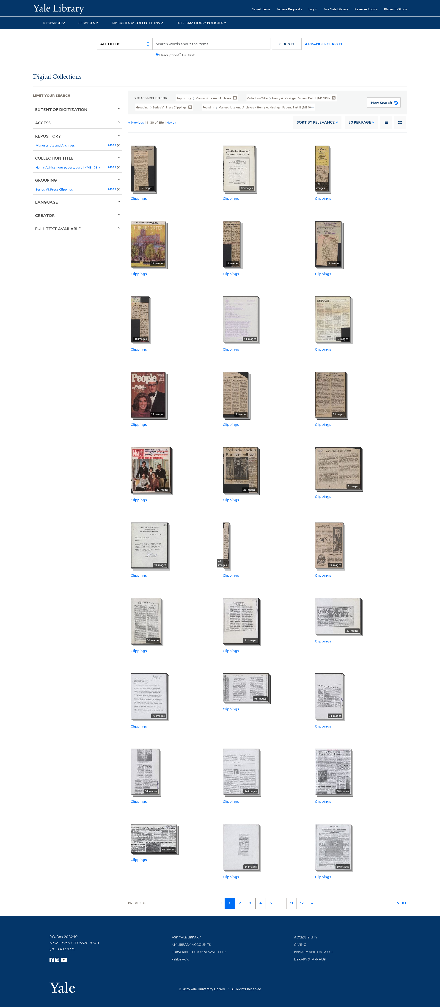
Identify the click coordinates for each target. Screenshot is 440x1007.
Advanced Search (323, 44)
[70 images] (149, 695)
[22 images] (148, 394)
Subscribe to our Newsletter (199, 952)
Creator (45, 215)
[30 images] (151, 469)
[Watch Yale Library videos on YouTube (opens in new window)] (64, 960)
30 (360, 122)
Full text (188, 55)
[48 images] (226, 545)
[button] (287, 44)
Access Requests (289, 9)
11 (291, 903)
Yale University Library (61, 8)
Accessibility (305, 937)
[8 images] (338, 467)
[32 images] (338, 615)
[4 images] (231, 243)
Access (43, 122)
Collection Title (54, 158)
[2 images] (328, 243)
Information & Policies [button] (199, 23)
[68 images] (153, 838)
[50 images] (333, 846)
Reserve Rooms (366, 9)
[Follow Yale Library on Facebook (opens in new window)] (52, 960)
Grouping (46, 180)
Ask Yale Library (336, 9)
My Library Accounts (191, 944)
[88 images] (333, 771)
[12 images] (143, 168)
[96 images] (246, 687)
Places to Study (395, 9)
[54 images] (240, 318)
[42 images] (239, 168)
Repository (48, 136)
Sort (316, 122)
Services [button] (86, 23)
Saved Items (261, 9)
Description (168, 55)
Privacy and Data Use (313, 952)
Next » (171, 122)
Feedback (180, 959)
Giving (300, 944)
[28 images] (148, 243)
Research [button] (52, 23)
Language (46, 202)
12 (302, 903)
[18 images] (140, 318)
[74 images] (329, 695)
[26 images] (240, 469)
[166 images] (322, 168)
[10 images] (149, 545)
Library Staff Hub (310, 959)
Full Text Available (58, 228)
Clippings (139, 198)
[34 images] (241, 620)
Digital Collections (57, 76)
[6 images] (332, 318)
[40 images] (329, 545)
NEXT (401, 903)
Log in (312, 9)
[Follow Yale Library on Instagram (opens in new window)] (57, 960)
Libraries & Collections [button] (136, 23)
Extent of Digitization (61, 109)
